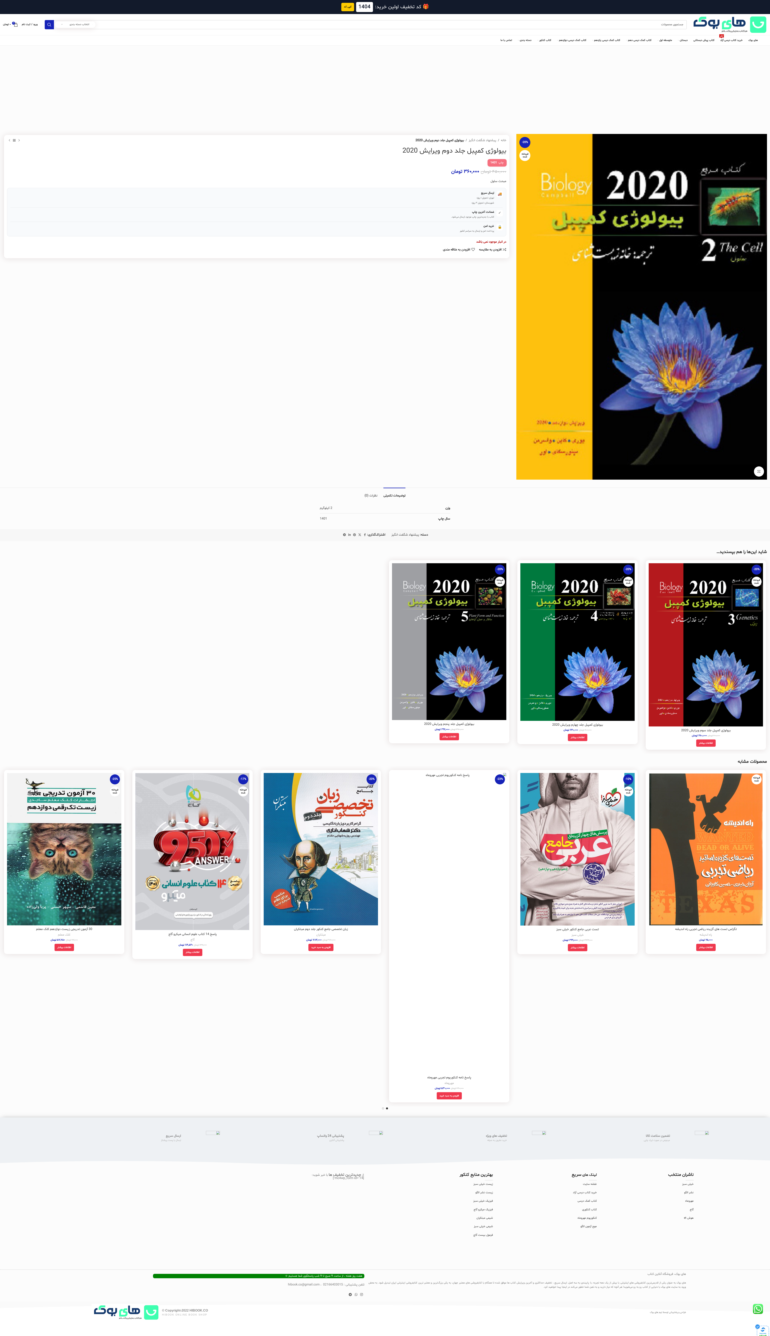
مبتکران (321, 935)
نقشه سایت (590, 1184)
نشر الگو (689, 1192)
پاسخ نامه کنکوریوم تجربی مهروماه (449, 1077)
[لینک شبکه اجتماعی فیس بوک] (364, 535)
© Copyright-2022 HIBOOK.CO (185, 1310)
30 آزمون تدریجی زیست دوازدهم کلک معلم (64, 929)
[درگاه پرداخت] (762, 1331)
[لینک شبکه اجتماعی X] (359, 535)
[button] (449, 1095)
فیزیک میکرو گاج (483, 1209)
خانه (503, 140)
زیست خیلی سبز (483, 1184)
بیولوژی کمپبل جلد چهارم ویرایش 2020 (577, 725)
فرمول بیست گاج (483, 1235)
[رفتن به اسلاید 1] (387, 1108)
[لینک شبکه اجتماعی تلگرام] (344, 535)
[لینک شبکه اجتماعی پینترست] (354, 535)
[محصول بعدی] (9, 140)
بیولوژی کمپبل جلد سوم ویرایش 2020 (706, 730)
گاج (192, 940)
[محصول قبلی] (19, 140)
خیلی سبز (577, 935)
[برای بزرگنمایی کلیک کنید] (759, 471)
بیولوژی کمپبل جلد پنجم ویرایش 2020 (449, 724)
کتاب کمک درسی (587, 1201)
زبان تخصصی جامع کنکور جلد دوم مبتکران (321, 929)
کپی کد (348, 7)
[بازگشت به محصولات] (14, 140)
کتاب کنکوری (589, 1209)
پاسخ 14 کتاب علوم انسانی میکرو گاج (192, 934)
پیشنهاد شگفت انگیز (482, 140)
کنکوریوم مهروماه (587, 1218)
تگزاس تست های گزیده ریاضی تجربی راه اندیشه (706, 929)
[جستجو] (49, 24)
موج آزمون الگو (589, 1226)
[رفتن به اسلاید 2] (383, 1108)
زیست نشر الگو (484, 1192)
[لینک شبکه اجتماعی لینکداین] (349, 535)
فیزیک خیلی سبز (483, 1201)
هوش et (689, 1218)
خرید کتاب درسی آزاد (585, 1192)
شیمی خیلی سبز (483, 1226)
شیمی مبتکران (484, 1218)
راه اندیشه (706, 935)
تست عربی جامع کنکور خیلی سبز (577, 929)
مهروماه (449, 1083)
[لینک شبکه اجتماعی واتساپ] (356, 1294)
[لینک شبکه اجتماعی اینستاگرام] (361, 1294)
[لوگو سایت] (729, 24)
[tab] (394, 494)
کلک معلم (64, 935)
